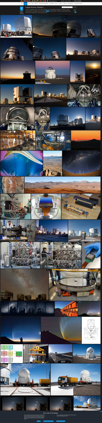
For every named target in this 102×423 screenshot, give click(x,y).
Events (56, 3)
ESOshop (36, 3)
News (32, 3)
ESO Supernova (53, 9)
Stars (39, 12)
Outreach (60, 3)
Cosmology (45, 9)
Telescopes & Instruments (43, 3)
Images (25, 3)
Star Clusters (34, 12)
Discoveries (52, 3)
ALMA (36, 9)
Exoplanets (59, 9)
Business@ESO (70, 3)
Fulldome (63, 9)
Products (65, 3)
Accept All (38, 421)
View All (27, 9)
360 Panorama (32, 9)
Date (75, 12)
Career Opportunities (78, 3)
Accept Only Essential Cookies (48, 421)
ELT (49, 9)
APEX (39, 9)
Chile (41, 9)
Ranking (75, 10)
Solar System (28, 12)
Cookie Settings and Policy (61, 421)
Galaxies (67, 9)
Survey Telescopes (44, 12)
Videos (29, 3)
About (22, 3)
